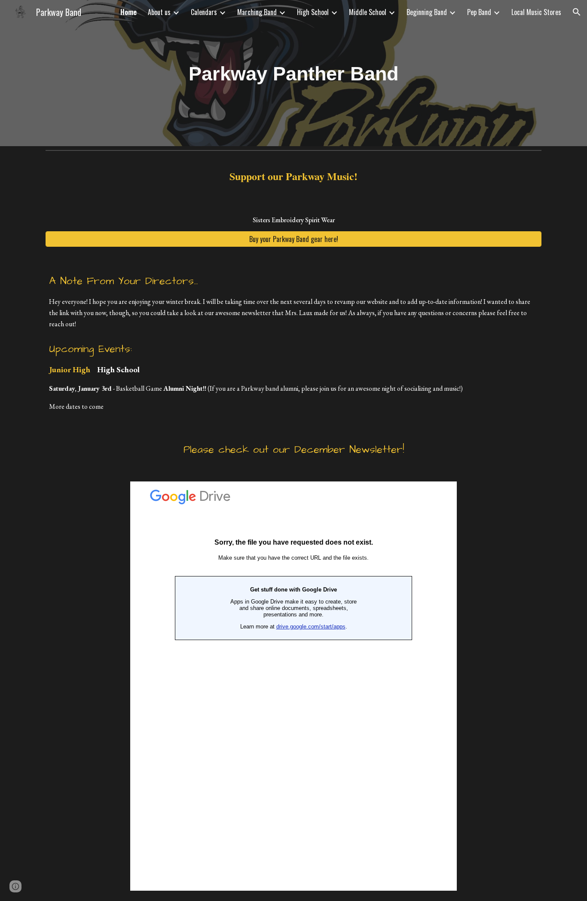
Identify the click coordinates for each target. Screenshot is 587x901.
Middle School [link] (367, 12)
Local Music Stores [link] (536, 12)
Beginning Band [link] (427, 12)
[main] (293, 73)
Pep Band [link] (479, 12)
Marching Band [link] (257, 12)
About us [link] (159, 12)
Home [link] (128, 12)
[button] (576, 12)
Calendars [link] (204, 12)
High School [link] (313, 12)
